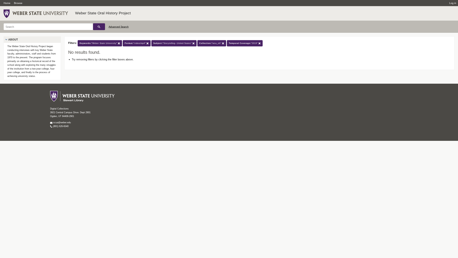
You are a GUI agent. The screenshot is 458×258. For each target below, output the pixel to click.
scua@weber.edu (61, 122)
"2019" (244, 43)
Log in (452, 3)
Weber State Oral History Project (103, 13)
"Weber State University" (99, 43)
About (13, 39)
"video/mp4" (136, 43)
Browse (18, 3)
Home (7, 3)
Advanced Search (119, 26)
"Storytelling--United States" (173, 43)
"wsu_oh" (210, 43)
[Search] (99, 26)
